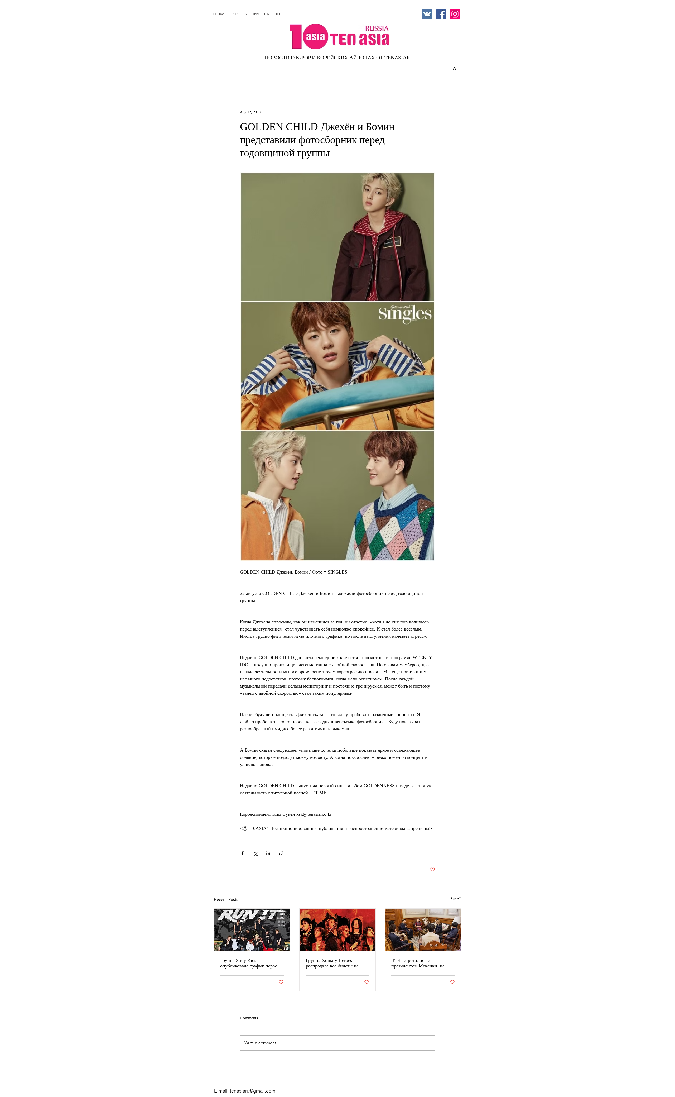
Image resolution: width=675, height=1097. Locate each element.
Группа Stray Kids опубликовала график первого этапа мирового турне (251, 963)
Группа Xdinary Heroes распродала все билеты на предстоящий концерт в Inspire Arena (337, 963)
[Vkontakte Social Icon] (427, 14)
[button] (454, 68)
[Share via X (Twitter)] (255, 853)
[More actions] (432, 112)
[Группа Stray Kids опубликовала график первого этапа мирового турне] (252, 930)
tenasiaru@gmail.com (252, 1091)
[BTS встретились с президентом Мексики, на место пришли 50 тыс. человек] (423, 930)
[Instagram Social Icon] (455, 14)
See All (456, 899)
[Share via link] (281, 853)
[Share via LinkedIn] (268, 853)
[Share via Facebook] (242, 853)
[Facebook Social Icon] (441, 14)
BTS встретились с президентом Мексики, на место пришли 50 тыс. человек (422, 963)
